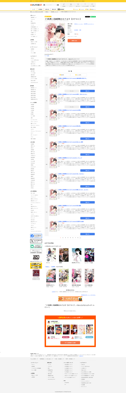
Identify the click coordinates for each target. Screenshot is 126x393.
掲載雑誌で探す (33, 76)
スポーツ (32, 129)
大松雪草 (89, 23)
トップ (33, 9)
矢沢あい (32, 187)
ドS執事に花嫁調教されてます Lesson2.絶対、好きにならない (72, 94)
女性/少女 (47, 9)
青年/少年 (54, 9)
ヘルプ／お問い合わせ (35, 60)
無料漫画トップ (33, 17)
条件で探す (33, 71)
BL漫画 (32, 114)
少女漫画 (32, 106)
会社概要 (83, 384)
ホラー (32, 133)
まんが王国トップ (34, 358)
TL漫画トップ (33, 32)
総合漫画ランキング (68, 364)
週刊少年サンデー (34, 221)
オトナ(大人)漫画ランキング (70, 377)
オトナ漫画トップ (34, 36)
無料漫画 (62, 9)
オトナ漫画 (33, 115)
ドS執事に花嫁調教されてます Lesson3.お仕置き (69, 110)
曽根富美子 (33, 174)
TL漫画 (32, 112)
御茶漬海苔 (33, 157)
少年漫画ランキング (68, 371)
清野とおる (33, 172)
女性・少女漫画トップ (35, 28)
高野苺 (32, 176)
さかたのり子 (33, 166)
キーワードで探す (34, 78)
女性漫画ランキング (68, 366)
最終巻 (62, 74)
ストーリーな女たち (34, 195)
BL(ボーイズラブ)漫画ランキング (71, 375)
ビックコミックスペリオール (36, 231)
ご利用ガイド (33, 61)
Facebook (67, 382)
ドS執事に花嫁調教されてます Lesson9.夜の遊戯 (69, 205)
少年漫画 (32, 110)
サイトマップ (84, 386)
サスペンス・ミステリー (35, 125)
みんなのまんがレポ (34, 82)
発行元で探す (33, 80)
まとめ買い (79, 74)
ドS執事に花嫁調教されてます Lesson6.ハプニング (69, 157)
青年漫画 (32, 108)
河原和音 (32, 159)
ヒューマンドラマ (34, 119)
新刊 (88, 9)
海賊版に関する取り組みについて (36, 261)
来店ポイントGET (34, 41)
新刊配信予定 (33, 23)
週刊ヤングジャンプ (34, 208)
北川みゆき (33, 163)
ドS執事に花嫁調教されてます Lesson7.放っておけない (70, 173)
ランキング (82, 9)
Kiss (31, 204)
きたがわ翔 (33, 161)
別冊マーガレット (34, 212)
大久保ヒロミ (33, 155)
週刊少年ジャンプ (34, 200)
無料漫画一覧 (33, 89)
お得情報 (33, 377)
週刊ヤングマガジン (34, 198)
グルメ (32, 136)
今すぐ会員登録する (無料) (70, 342)
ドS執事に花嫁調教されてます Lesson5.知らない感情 (70, 142)
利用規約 (83, 379)
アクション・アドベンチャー (36, 131)
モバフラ (32, 229)
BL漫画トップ (33, 34)
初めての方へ (33, 63)
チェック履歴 (33, 52)
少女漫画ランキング (68, 368)
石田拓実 (32, 149)
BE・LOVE (33, 193)
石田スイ (32, 147)
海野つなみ (33, 151)
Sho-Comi (32, 219)
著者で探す (33, 74)
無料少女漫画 (33, 93)
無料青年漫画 (33, 95)
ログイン (32, 50)
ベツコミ (32, 214)
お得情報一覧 (33, 43)
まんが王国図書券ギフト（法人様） (88, 375)
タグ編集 (47, 55)
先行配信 (40, 9)
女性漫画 (32, 104)
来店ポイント (93, 9)
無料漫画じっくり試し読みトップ (46, 358)
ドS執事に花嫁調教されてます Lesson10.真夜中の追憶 (70, 221)
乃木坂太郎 (33, 180)
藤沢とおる (33, 184)
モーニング (33, 217)
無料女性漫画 (33, 91)
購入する (87, 91)
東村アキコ (33, 182)
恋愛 (31, 117)
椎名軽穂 (32, 168)
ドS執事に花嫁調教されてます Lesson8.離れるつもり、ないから (72, 189)
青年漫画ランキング (68, 370)
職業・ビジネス (33, 123)
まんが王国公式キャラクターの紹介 (88, 373)
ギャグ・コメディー (34, 121)
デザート (32, 225)
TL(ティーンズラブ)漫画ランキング (71, 373)
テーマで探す (50, 371)
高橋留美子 (33, 178)
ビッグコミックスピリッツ (35, 202)
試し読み (72, 91)
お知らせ (32, 58)
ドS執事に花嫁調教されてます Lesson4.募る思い (69, 126)
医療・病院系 (33, 138)
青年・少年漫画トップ (35, 30)
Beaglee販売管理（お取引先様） (87, 377)
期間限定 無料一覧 (34, 99)
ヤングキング (33, 223)
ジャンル (76, 9)
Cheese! (32, 210)
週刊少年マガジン (34, 206)
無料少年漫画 (33, 97)
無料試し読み (74, 40)
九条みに (78, 23)
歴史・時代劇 (33, 127)
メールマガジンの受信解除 (36, 368)
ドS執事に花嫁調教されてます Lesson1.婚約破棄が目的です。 (72, 78)
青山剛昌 (32, 144)
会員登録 (53, 291)
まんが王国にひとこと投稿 (35, 65)
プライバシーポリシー (86, 381)
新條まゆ (32, 170)
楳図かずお (33, 153)
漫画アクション (33, 227)
